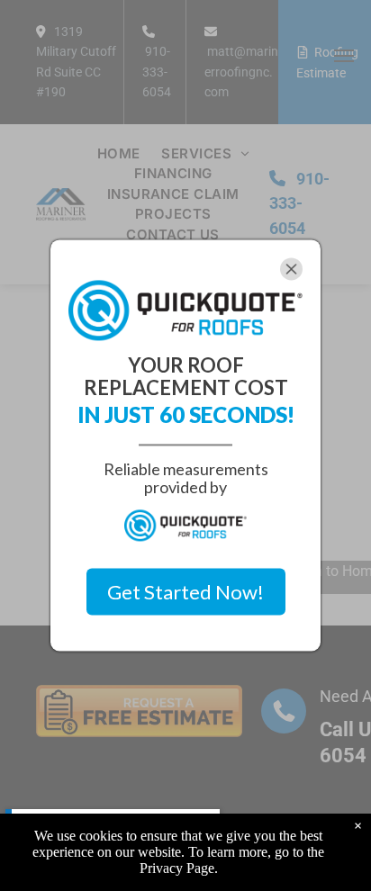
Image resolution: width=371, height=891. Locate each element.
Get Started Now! (185, 592)
